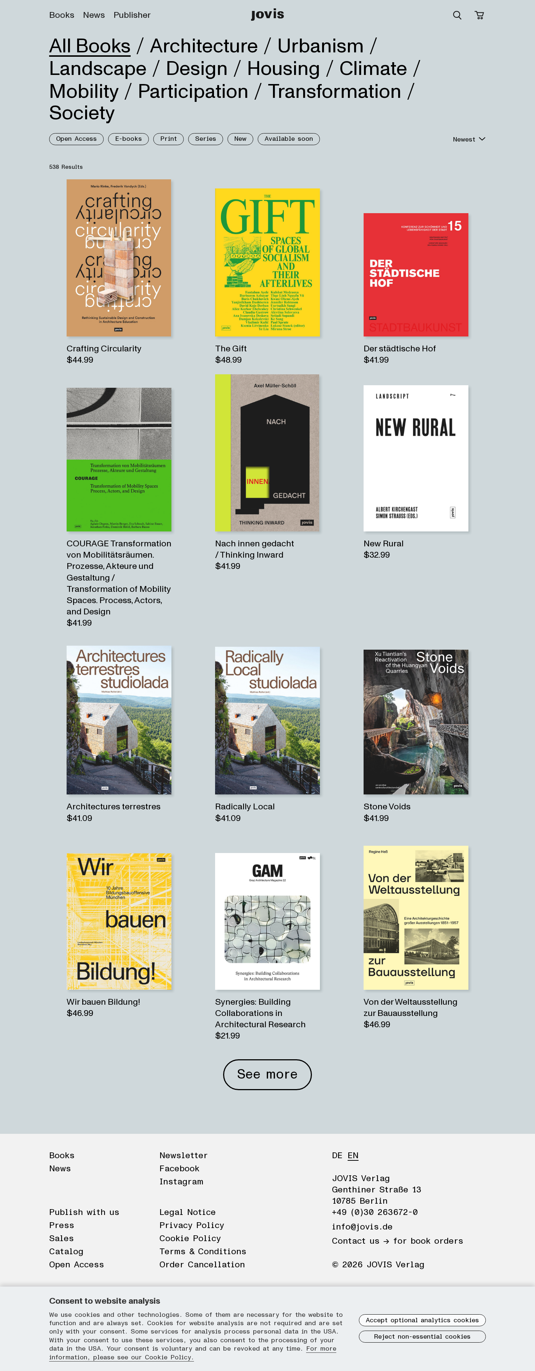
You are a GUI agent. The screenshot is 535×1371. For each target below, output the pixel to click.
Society (82, 113)
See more (267, 1074)
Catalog (66, 1251)
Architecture (204, 46)
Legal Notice (187, 1212)
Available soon (289, 139)
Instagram (181, 1181)
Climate (373, 68)
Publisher (132, 15)
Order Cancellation (202, 1264)
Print (168, 139)
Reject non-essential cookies (422, 1337)
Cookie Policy (190, 1238)
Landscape (98, 68)
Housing (283, 68)
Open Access (76, 139)
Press (61, 1225)
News (94, 15)
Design (197, 68)
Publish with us (84, 1212)
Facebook (179, 1168)
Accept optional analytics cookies (422, 1320)
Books (61, 15)
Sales (61, 1238)
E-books (128, 139)
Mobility (84, 91)
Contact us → (360, 1241)
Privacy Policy (191, 1225)
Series (205, 139)
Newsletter (183, 1155)
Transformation (334, 91)
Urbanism (320, 46)
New (240, 139)
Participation (193, 91)
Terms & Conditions (202, 1251)
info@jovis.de (362, 1227)
